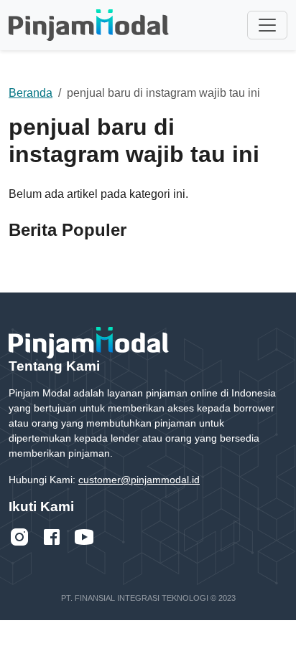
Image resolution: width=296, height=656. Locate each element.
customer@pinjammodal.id (139, 479)
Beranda (30, 93)
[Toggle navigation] (267, 25)
